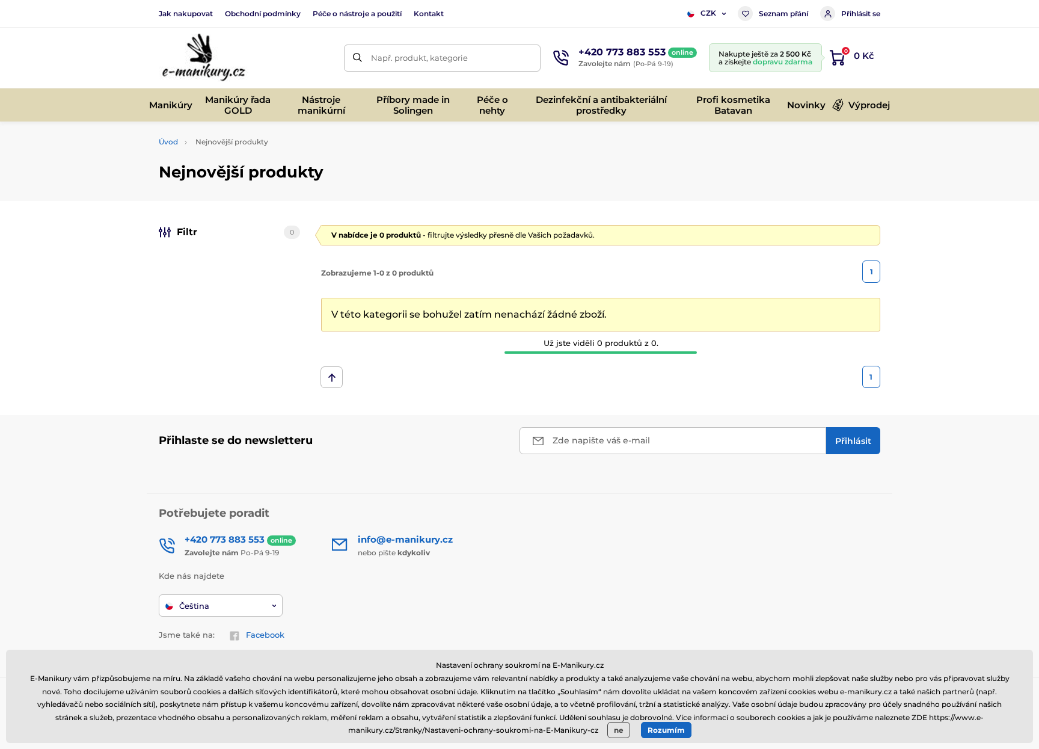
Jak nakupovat (186, 13)
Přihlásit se (860, 13)
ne (619, 730)
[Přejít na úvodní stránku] (203, 58)
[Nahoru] (331, 377)
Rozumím (666, 730)
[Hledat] (357, 58)
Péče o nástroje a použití (357, 13)
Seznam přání (783, 13)
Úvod (168, 141)
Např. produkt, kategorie (419, 58)
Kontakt (429, 13)
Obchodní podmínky (263, 13)
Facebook (265, 635)
